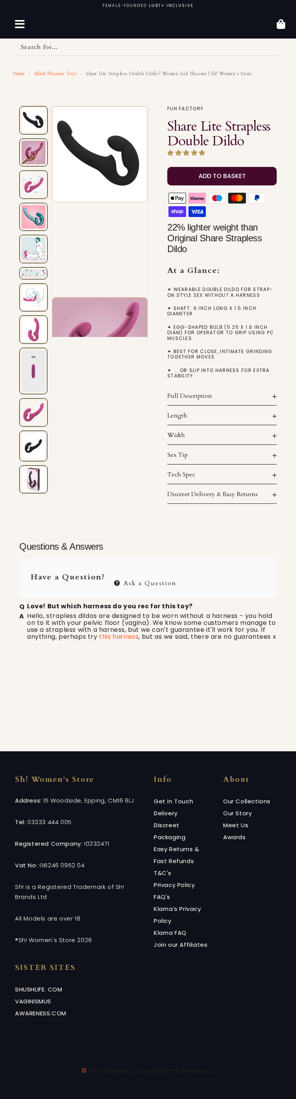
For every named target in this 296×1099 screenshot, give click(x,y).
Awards (234, 837)
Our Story (237, 813)
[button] (187, 153)
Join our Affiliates (180, 945)
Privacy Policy (174, 885)
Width (176, 435)
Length (177, 415)
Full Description (189, 396)
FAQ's (162, 897)
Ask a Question (149, 582)
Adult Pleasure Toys (55, 74)
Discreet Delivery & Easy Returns (212, 494)
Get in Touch (173, 801)
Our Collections (247, 801)
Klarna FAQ (170, 933)
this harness (118, 636)
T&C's (163, 873)
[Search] (272, 47)
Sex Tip (177, 455)
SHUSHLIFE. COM (38, 989)
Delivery (166, 813)
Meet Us (235, 825)
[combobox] (148, 47)
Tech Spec (181, 474)
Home (18, 74)
